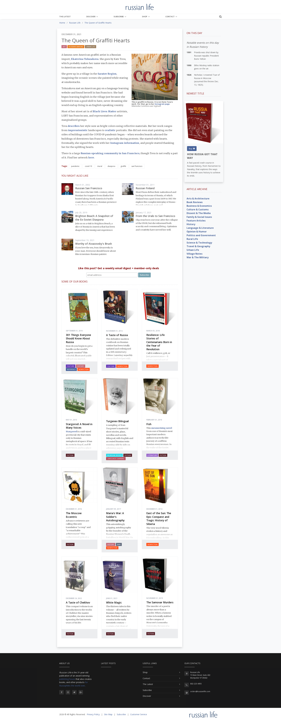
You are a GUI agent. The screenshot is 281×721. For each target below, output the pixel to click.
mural (99, 166)
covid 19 (88, 166)
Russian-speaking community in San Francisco (110, 153)
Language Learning (115, 459)
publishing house (67, 679)
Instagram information (124, 142)
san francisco (136, 166)
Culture (70, 366)
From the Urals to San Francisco (155, 216)
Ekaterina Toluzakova (84, 59)
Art (64, 47)
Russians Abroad (76, 47)
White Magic (114, 602)
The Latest (65, 16)
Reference (71, 369)
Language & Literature (200, 227)
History (80, 366)
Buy (191, 148)
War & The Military (198, 257)
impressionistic (78, 130)
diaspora (111, 166)
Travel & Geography (198, 246)
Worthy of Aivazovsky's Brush (93, 243)
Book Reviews (195, 202)
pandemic (75, 166)
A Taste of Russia (117, 335)
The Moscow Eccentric (74, 515)
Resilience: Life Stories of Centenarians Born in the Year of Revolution (159, 342)
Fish (148, 424)
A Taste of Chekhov (78, 602)
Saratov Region (107, 73)
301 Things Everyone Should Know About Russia (78, 338)
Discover (90, 16)
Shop (144, 16)
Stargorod (71, 431)
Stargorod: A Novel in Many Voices (79, 425)
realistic (110, 130)
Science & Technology (199, 242)
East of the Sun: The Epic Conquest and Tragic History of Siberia (158, 518)
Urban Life (90, 47)
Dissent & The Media (199, 213)
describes (74, 126)
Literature (152, 455)
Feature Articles (196, 220)
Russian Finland (145, 188)
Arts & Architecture (198, 198)
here (91, 157)
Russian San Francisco (88, 188)
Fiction (70, 455)
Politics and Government (201, 235)
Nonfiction (84, 369)
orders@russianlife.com (200, 691)
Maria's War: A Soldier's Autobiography (115, 516)
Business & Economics (199, 205)
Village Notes (194, 253)
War (119, 544)
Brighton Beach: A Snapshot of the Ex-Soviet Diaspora (94, 217)
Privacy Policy (93, 714)
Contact (170, 16)
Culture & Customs (198, 209)
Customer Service (138, 714)
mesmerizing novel (161, 428)
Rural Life (192, 239)
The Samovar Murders (159, 602)
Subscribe (119, 16)
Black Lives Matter (104, 111)
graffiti (123, 166)
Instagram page (162, 104)
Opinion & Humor (197, 231)
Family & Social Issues (199, 217)
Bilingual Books (114, 455)
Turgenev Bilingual (117, 421)
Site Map (108, 714)
